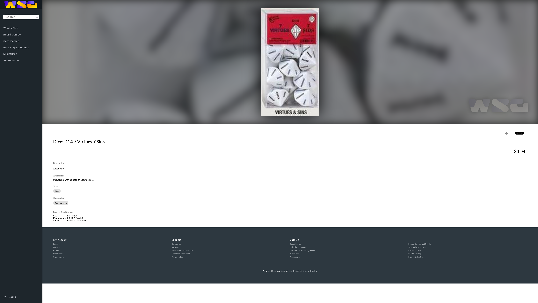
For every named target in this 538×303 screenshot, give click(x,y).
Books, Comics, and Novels (419, 244)
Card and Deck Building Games (302, 250)
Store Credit (58, 254)
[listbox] (290, 191)
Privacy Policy (177, 257)
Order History (58, 257)
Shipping (175, 247)
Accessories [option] (61, 203)
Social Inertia (310, 271)
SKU (55, 216)
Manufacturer (60, 218)
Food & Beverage (415, 254)
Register (56, 247)
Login (55, 244)
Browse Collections (416, 257)
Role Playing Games (298, 247)
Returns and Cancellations (182, 250)
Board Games (295, 244)
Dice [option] (57, 191)
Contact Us (176, 244)
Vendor (56, 220)
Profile (56, 250)
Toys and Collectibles (417, 247)
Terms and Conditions (181, 254)
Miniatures (294, 254)
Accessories (295, 257)
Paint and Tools (414, 250)
